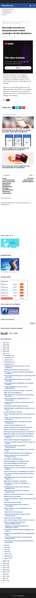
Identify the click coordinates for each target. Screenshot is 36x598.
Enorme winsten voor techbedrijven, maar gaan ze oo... (18, 509)
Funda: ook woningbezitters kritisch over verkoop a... (17, 418)
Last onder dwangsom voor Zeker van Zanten (19, 520)
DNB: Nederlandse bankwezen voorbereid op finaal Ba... (19, 395)
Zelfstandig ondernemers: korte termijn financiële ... (17, 380)
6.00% (15, 287)
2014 (4, 574)
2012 (4, 578)
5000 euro (4, 284)
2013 (4, 576)
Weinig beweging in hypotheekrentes (16, 461)
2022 (4, 351)
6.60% (15, 290)
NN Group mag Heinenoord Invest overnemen (19, 432)
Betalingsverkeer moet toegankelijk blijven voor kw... (18, 436)
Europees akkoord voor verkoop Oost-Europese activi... (16, 456)
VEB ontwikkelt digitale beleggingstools (17, 440)
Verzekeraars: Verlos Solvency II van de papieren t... (17, 366)
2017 (4, 567)
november (7, 357)
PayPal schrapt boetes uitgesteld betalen (18, 427)
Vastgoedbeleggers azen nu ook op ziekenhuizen (16, 387)
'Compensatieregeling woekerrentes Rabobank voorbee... (16, 526)
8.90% (15, 284)
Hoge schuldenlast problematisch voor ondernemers (17, 399)
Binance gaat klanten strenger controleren (18, 390)
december (7, 355)
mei (5, 549)
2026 (4, 343)
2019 (4, 563)
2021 (4, 353)
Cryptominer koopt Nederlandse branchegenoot (14, 446)
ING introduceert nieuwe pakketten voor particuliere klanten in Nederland (16, 166)
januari (6, 558)
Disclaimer (22, 298)
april (6, 551)
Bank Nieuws (7, 6)
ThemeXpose (21, 596)
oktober (7, 360)
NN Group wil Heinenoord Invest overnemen (18, 494)
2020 (4, 561)
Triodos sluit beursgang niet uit (14, 425)
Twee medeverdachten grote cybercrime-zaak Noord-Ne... (19, 376)
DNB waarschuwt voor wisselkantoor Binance (19, 434)
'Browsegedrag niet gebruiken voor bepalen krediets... (18, 383)
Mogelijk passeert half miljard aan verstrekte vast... (19, 450)
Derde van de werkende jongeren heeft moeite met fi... (17, 515)
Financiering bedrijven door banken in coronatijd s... (16, 505)
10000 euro (4, 287)
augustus (7, 364)
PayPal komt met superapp (13, 512)
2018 (4, 565)
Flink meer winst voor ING (12, 502)
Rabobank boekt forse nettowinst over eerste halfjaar (19, 468)
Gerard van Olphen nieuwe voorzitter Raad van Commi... (19, 442)
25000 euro (4, 292)
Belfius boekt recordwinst (12, 496)
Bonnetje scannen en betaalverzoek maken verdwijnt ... (18, 372)
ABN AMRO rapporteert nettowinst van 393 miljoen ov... (18, 478)
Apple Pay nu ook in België (13, 518)
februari (7, 556)
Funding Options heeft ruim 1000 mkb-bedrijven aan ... (17, 487)
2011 (4, 580)
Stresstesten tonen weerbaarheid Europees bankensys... (18, 541)
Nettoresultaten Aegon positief (14, 465)
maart (6, 554)
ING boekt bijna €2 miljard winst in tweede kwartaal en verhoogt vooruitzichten (16, 131)
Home (3, 21)
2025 (4, 345)
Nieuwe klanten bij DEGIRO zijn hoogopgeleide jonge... (19, 534)
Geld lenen (4, 281)
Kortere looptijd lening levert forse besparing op (19, 414)
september (8, 362)
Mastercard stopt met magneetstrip (16, 429)
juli (5, 545)
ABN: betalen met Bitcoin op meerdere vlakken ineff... (17, 491)
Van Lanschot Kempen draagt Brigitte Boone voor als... (19, 474)
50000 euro (4, 295)
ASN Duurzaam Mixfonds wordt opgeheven (18, 453)
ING (8, 21)
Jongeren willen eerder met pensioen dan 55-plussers (19, 403)
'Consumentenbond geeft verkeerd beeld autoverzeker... (18, 537)
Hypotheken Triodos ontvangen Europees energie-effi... (18, 422)
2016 (4, 570)
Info (22, 284)
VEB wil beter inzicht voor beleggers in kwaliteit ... (17, 484)
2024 (4, 347)
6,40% (15, 292)
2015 (4, 572)
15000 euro (4, 290)
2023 (4, 349)
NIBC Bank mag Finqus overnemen (15, 481)
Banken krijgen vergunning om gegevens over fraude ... (19, 409)
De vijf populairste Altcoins (13, 412)
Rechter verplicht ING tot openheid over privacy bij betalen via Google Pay (15, 149)
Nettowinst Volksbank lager (13, 459)
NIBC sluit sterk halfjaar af (13, 393)
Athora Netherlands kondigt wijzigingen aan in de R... (19, 530)
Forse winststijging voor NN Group (15, 463)
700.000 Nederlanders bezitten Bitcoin (16, 370)
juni (5, 547)
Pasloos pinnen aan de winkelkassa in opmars (19, 471)
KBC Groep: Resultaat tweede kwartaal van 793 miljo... (19, 499)
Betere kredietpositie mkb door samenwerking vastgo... (14, 523)
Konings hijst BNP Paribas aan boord (16, 406)
